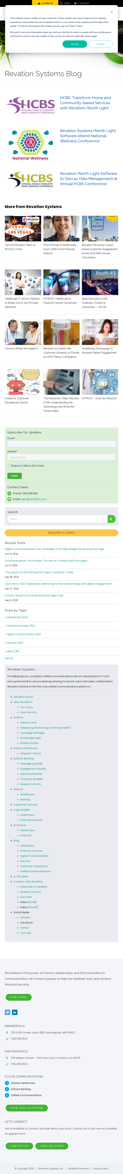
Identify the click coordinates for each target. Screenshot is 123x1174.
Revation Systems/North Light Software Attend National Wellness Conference (88, 135)
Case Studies (22, 810)
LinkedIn (25, 917)
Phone (33, 907)
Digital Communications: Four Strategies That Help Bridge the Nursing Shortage (54, 549)
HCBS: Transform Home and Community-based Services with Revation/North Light (85, 102)
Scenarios (20, 825)
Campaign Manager (32, 733)
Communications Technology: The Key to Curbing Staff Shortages (46, 561)
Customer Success (25, 804)
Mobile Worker (29, 743)
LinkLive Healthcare (26, 748)
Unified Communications (35, 871)
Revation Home (23, 697)
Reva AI (18, 789)
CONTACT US (19, 1146)
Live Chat (26, 897)
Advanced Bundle (31, 774)
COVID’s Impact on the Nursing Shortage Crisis (34, 595)
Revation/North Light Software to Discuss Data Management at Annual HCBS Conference (88, 178)
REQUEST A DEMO (61, 532)
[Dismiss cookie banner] (112, 12)
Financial (25, 835)
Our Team (26, 707)
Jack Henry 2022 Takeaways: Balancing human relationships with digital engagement (58, 584)
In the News (21, 876)
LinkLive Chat (28, 722)
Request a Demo (30, 753)
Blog (16, 840)
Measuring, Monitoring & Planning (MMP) (45, 728)
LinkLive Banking (24, 758)
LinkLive (18, 717)
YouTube (25, 933)
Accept (74, 44)
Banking (25, 799)
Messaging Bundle (31, 763)
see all (9, 658)
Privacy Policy (100, 1168)
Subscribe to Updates (33, 887)
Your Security (28, 712)
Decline (100, 44)
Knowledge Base (30, 738)
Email (32, 902)
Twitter (24, 928)
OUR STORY (18, 997)
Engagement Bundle (33, 769)
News (13, 651)
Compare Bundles (31, 779)
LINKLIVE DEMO (52, 1146)
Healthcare (17, 617)
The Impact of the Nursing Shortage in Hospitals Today (39, 572)
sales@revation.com (33, 499)
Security (15, 643)
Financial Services (21, 626)
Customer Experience (34, 866)
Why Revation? (23, 702)
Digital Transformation (24, 634)
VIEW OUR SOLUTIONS (26, 1108)
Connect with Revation (28, 881)
